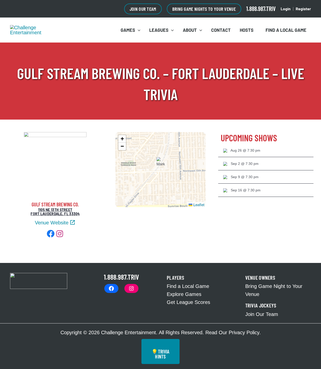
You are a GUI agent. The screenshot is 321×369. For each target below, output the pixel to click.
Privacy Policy (244, 332)
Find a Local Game (284, 30)
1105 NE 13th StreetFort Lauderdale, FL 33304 (55, 212)
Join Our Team (261, 314)
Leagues (159, 30)
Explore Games (184, 294)
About (190, 30)
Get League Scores (188, 302)
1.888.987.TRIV (261, 8)
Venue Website (51, 222)
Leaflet (198, 204)
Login (286, 8)
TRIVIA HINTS (160, 353)
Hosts (247, 30)
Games (128, 30)
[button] (143, 9)
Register (303, 8)
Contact (221, 30)
